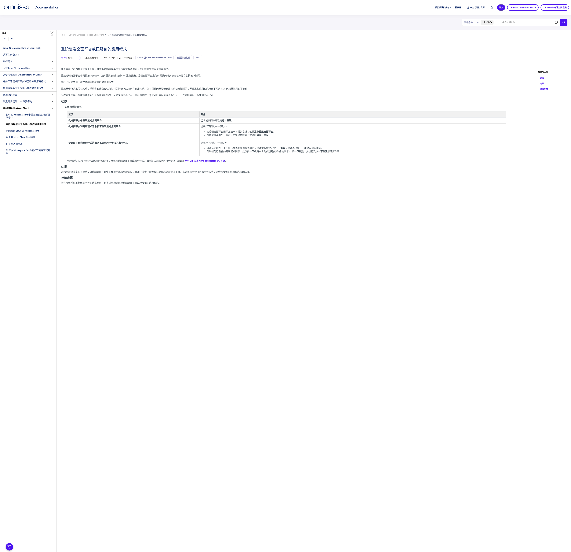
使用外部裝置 (10, 94)
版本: (63, 57)
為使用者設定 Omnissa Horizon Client (22, 74)
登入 (501, 7)
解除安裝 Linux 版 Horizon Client (22, 130)
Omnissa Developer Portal (522, 7)
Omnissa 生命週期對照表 (555, 7)
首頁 (63, 34)
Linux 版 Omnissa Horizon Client (154, 57)
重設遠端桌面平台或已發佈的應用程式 (26, 124)
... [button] (108, 34)
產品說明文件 (183, 57)
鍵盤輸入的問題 (14, 143)
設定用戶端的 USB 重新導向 (17, 101)
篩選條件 (468, 22)
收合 (12, 39)
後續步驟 (544, 88)
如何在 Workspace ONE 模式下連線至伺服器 (28, 152)
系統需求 (7, 61)
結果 (542, 83)
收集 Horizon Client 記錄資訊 (21, 137)
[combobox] (516, 22)
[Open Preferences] (9, 547)
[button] (492, 7)
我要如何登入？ (11, 54)
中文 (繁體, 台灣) (477, 7)
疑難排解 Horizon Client (16, 108)
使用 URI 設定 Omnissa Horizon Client (205, 160)
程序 (542, 78)
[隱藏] (52, 33)
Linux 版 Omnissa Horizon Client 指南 (22, 47)
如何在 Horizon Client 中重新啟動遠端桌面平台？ (28, 116)
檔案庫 (458, 7)
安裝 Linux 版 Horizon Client (17, 67)
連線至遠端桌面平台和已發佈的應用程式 (24, 81)
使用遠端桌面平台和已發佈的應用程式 (23, 88)
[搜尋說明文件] (563, 22)
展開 (5, 39)
